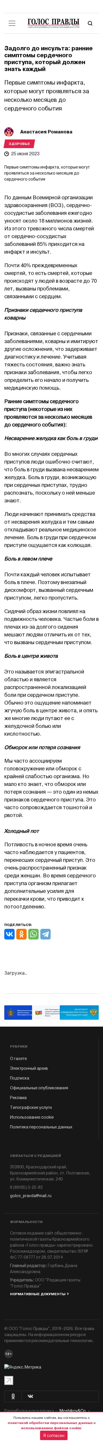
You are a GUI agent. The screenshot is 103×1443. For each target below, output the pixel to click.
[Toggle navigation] (12, 23)
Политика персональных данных (41, 1127)
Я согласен (53, 1435)
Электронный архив (29, 1068)
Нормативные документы (38, 1294)
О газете (18, 1058)
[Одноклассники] (21, 934)
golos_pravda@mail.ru (31, 1195)
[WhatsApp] (33, 934)
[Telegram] (45, 934)
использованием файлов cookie (51, 1428)
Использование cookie (32, 1117)
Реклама (18, 1097)
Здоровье (19, 143)
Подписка (19, 1078)
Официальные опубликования (39, 1088)
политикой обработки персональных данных (50, 1423)
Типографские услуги (31, 1107)
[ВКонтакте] (9, 934)
